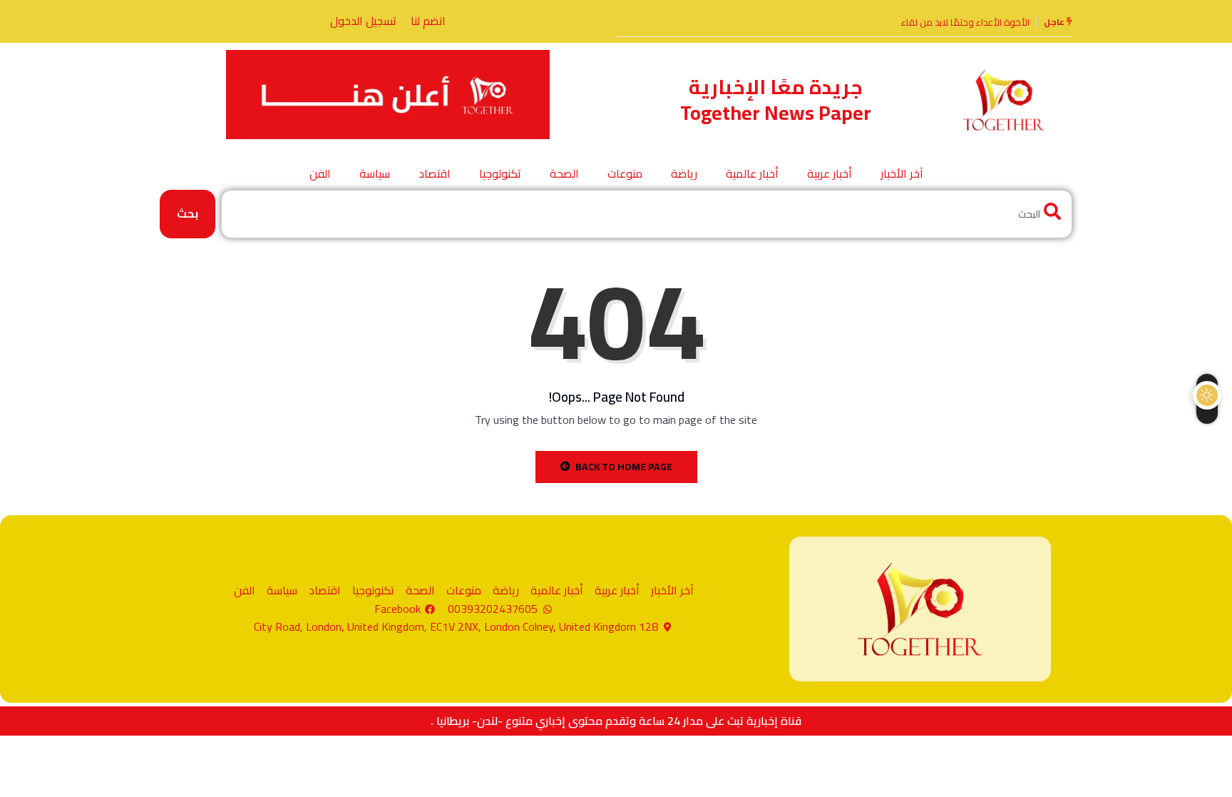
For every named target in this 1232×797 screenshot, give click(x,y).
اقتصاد (435, 173)
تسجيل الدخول (363, 20)
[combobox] (646, 214)
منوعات (624, 173)
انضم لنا (428, 20)
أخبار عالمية (752, 173)
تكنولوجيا (500, 173)
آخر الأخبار (902, 173)
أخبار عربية (829, 173)
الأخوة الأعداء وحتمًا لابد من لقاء (965, 22)
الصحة (564, 173)
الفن (320, 173)
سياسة (374, 173)
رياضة (684, 173)
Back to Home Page (623, 466)
